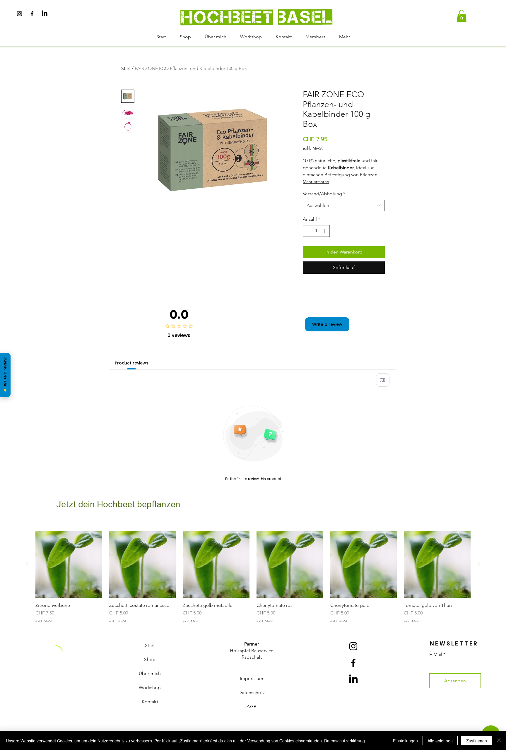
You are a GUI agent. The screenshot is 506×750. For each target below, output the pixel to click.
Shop (149, 659)
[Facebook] (32, 13)
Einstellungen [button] (405, 741)
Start (126, 68)
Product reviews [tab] (131, 363)
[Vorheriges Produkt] (26, 564)
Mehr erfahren (316, 181)
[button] (462, 16)
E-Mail (435, 654)
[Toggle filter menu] (382, 380)
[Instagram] (19, 13)
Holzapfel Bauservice (251, 650)
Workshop (150, 687)
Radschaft (252, 657)
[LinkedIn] (44, 13)
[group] (253, 577)
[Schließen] (498, 740)
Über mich (150, 673)
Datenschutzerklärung (344, 741)
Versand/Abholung (324, 193)
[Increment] (325, 231)
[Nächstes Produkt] (479, 564)
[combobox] (344, 205)
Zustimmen (476, 741)
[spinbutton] (316, 231)
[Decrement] (308, 231)
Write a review (327, 324)
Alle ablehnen (440, 741)
